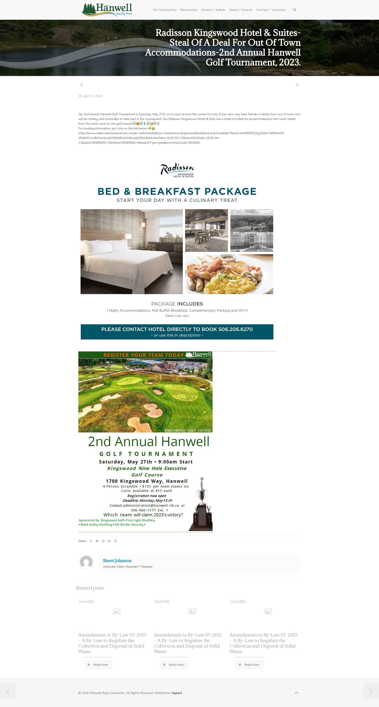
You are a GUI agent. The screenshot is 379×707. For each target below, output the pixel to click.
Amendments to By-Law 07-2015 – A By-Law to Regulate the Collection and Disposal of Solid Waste (112, 643)
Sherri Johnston (117, 560)
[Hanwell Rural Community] (106, 10)
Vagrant (176, 693)
